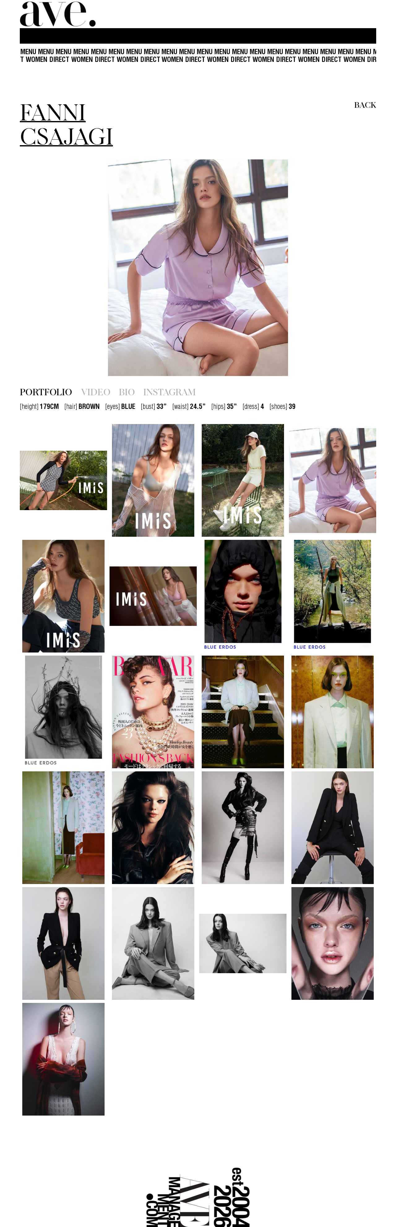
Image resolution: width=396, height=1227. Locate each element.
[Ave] (58, 14)
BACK (365, 104)
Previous (73, 267)
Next (322, 267)
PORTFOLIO (46, 391)
